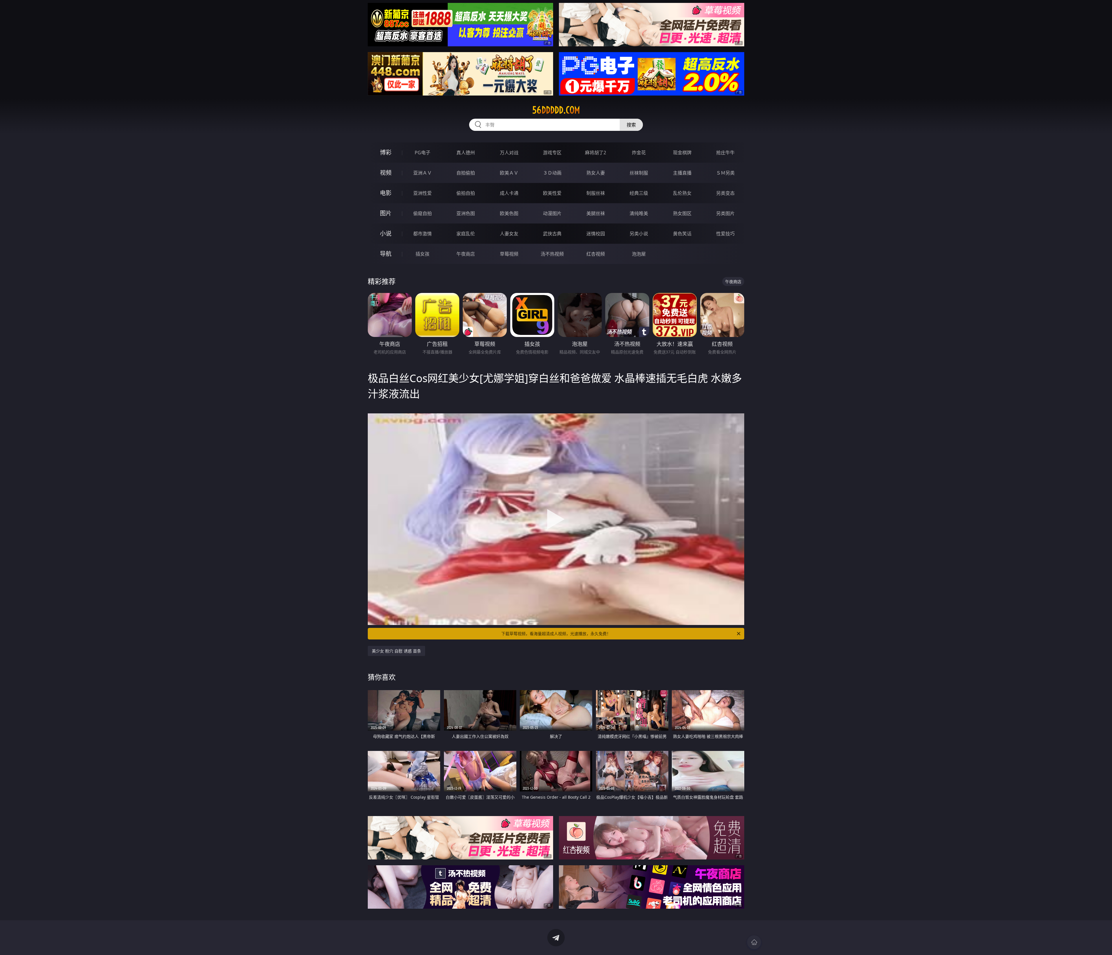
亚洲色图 (465, 213)
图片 (386, 213)
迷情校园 (595, 233)
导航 (386, 254)
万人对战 (509, 152)
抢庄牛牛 (725, 152)
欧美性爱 (552, 193)
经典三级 (639, 193)
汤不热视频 (552, 254)
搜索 (631, 125)
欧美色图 (509, 213)
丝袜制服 (639, 173)
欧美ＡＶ (509, 173)
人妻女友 (509, 233)
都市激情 (422, 233)
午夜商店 (465, 254)
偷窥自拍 (422, 213)
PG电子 (422, 152)
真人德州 (465, 152)
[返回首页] (754, 942)
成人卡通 (509, 193)
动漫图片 (552, 213)
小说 (386, 233)
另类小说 (639, 233)
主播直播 (682, 173)
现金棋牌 (682, 152)
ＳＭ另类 (725, 173)
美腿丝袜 (595, 213)
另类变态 (725, 193)
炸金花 (639, 152)
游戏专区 (552, 152)
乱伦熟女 (682, 193)
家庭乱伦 (465, 233)
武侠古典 (552, 233)
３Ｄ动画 (552, 173)
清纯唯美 (639, 213)
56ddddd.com (556, 110)
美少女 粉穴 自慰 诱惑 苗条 (396, 651)
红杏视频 (595, 254)
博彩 (386, 152)
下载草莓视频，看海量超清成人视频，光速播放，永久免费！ (556, 633)
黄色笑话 (682, 233)
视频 (386, 173)
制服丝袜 (595, 193)
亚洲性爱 (422, 193)
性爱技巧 (725, 233)
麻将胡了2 (595, 152)
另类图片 (725, 213)
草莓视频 (509, 254)
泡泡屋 (639, 254)
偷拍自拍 (465, 193)
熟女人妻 (595, 173)
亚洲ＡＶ (422, 173)
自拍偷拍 (465, 173)
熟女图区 (682, 213)
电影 (386, 193)
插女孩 (422, 254)
